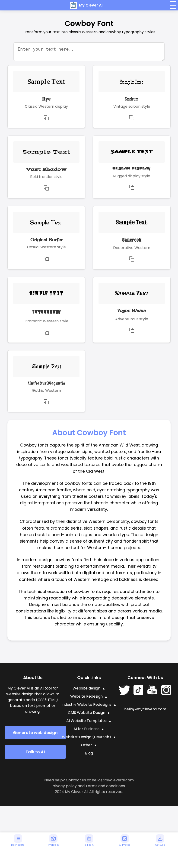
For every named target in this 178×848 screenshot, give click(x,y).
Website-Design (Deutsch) (86, 737)
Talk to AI (35, 752)
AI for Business (86, 728)
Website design (86, 688)
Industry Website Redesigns (86, 704)
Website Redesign (86, 696)
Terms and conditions (105, 786)
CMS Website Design (86, 712)
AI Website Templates (86, 720)
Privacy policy (64, 786)
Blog (89, 753)
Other (86, 745)
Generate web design (35, 732)
